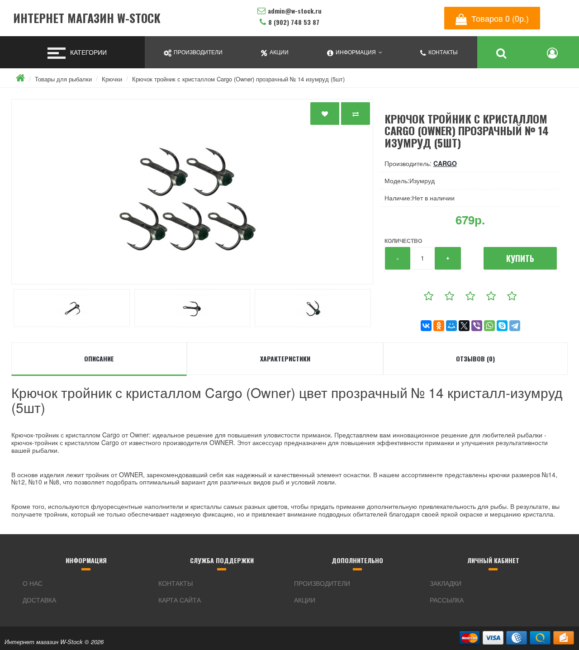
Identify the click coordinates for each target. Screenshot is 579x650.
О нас (33, 583)
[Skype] (502, 325)
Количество (403, 240)
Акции (304, 599)
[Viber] (476, 325)
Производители (322, 583)
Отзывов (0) (475, 358)
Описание (99, 358)
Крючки (112, 79)
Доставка (39, 599)
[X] (464, 325)
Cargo (445, 163)
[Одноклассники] (438, 325)
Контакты (175, 583)
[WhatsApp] (489, 325)
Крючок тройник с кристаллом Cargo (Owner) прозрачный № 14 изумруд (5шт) (238, 79)
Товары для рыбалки (63, 79)
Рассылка (447, 599)
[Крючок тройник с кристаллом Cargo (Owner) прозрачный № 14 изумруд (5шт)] (192, 192)
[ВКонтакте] (426, 325)
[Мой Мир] (451, 325)
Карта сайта (179, 599)
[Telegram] (514, 325)
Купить (520, 258)
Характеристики (285, 358)
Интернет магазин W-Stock (87, 18)
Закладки (445, 583)
